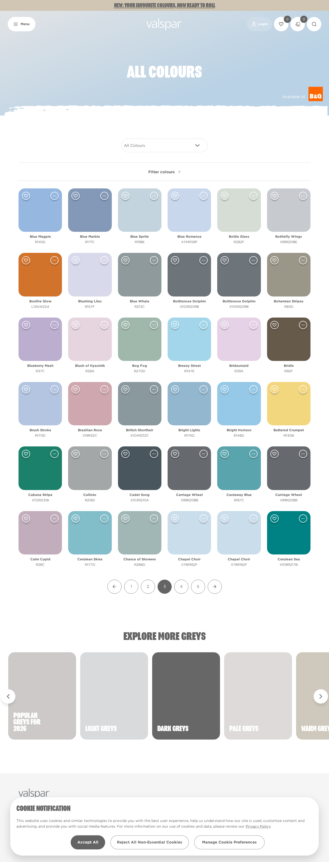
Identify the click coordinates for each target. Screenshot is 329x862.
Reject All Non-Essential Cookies (149, 842)
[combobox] (164, 145)
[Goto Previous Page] (114, 587)
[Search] (314, 24)
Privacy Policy (258, 826)
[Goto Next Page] (215, 587)
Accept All (87, 842)
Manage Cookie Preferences (229, 842)
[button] (21, 24)
